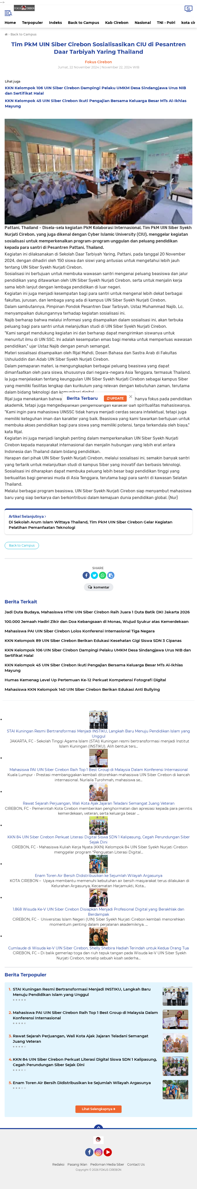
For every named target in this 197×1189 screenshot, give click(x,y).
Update (117, 398)
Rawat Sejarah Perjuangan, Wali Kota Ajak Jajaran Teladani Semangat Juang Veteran (98, 803)
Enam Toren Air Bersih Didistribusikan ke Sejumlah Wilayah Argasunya (98, 875)
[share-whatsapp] (102, 575)
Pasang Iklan (77, 1164)
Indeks (55, 22)
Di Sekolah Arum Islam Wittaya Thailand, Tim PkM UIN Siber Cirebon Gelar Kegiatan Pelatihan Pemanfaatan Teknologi (90, 525)
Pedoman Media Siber (107, 1164)
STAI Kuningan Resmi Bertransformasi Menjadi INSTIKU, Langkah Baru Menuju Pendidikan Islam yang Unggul (98, 734)
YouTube (111, 1158)
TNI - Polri (166, 22)
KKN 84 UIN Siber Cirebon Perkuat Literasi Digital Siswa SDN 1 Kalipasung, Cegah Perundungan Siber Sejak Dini (98, 840)
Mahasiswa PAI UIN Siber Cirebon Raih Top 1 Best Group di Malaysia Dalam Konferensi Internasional (98, 769)
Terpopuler (32, 22)
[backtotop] (98, 1129)
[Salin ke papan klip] (110, 575)
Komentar (101, 587)
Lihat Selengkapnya (97, 1109)
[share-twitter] (94, 575)
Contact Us (136, 1164)
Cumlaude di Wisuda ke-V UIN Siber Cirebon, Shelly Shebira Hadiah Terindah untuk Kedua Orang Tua (98, 948)
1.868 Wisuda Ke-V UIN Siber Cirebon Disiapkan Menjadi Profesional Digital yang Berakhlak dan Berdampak (98, 912)
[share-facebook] (86, 575)
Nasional (143, 22)
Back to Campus (83, 22)
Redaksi (58, 1164)
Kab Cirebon (117, 22)
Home (10, 22)
